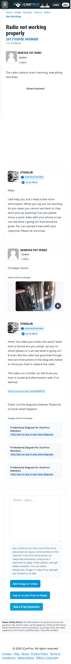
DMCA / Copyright (47, 658)
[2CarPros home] (30, 4)
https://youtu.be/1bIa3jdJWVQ (26, 391)
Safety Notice (26, 658)
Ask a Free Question (26, 607)
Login (56, 4)
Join (66, 4)
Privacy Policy (39, 654)
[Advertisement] (35, 125)
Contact (7, 654)
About (25, 654)
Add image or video (25, 583)
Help (16, 654)
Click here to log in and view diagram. (32, 434)
